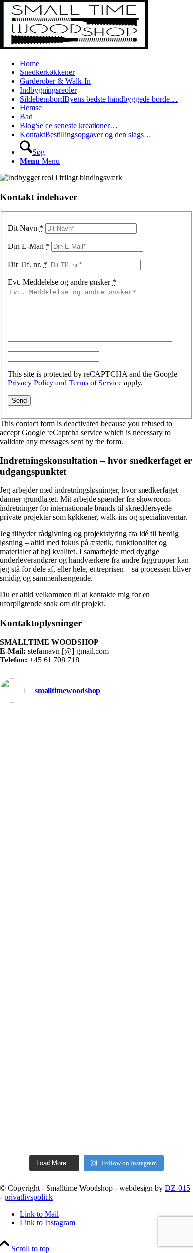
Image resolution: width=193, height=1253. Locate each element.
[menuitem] (106, 63)
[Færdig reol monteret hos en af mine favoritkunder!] (96, 1105)
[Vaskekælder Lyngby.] (96, 860)
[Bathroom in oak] (96, 1060)
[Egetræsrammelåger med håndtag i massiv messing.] (96, 746)
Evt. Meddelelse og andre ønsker (62, 282)
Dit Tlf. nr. (27, 264)
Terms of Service (95, 383)
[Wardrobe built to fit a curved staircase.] (96, 832)
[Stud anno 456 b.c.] (96, 846)
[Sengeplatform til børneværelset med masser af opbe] (96, 983)
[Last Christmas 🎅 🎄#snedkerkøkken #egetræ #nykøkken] (96, 907)
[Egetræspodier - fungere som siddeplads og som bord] (96, 733)
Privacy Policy (30, 383)
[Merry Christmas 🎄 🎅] (96, 874)
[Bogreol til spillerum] (96, 1119)
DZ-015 (177, 1188)
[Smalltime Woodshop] (74, 46)
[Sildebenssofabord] (96, 1046)
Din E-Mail (28, 246)
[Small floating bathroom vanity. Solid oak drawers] (96, 1138)
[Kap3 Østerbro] (96, 760)
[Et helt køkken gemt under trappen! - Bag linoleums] (96, 1015)
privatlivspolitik (28, 1197)
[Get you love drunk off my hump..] (96, 719)
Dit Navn (25, 228)
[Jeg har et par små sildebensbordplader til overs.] (96, 1083)
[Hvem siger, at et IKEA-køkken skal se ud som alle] (96, 796)
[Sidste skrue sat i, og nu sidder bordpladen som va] (96, 947)
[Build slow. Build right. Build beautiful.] (96, 888)
